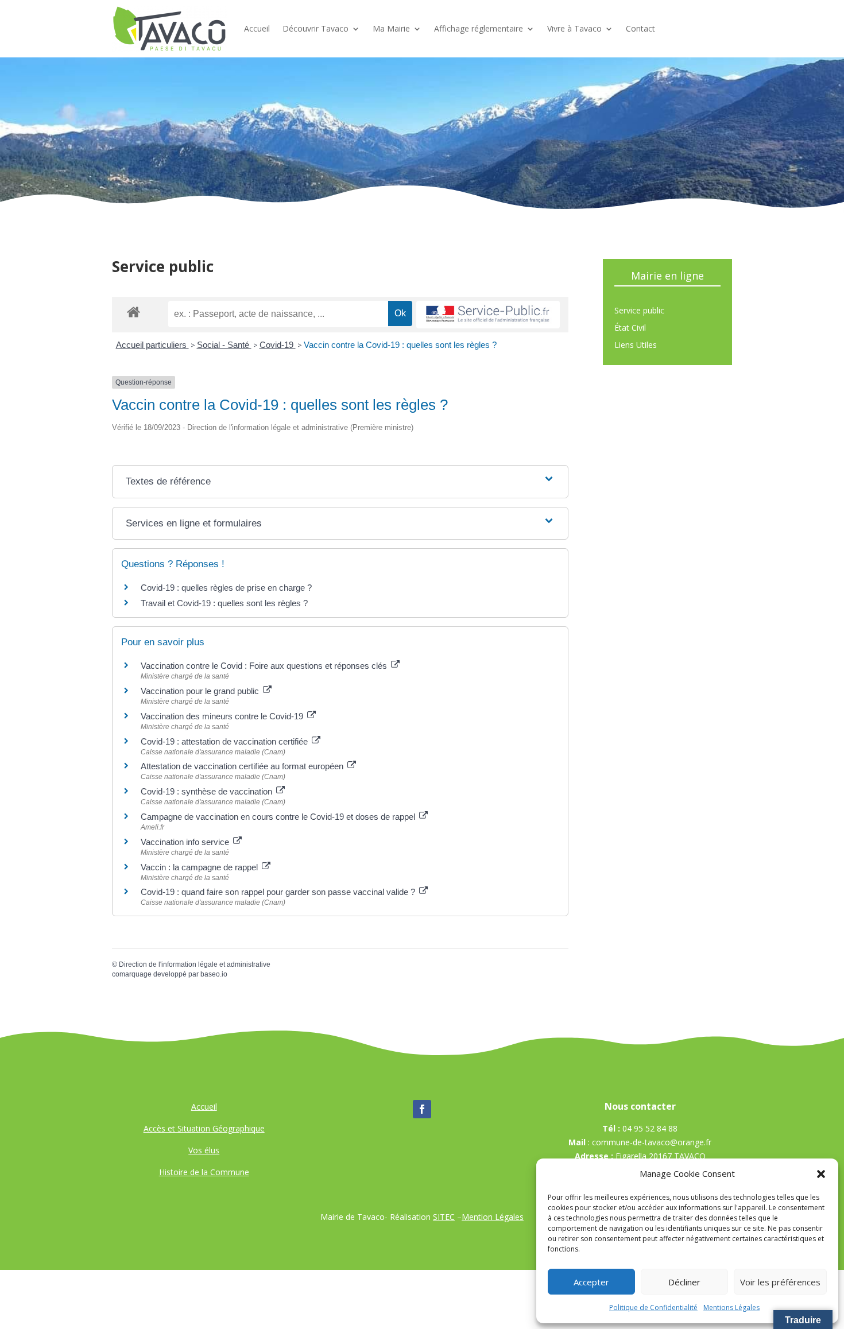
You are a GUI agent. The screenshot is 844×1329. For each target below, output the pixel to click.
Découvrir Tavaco (315, 28)
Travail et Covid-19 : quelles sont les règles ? (224, 603)
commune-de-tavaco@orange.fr (651, 1142)
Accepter (591, 1282)
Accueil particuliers (152, 345)
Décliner (684, 1282)
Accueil (257, 28)
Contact (640, 28)
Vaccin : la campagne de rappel (200, 867)
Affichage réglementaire (478, 28)
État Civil (630, 328)
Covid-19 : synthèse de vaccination (207, 791)
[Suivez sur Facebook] (422, 1109)
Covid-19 (278, 345)
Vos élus (203, 1150)
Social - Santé (224, 345)
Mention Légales (493, 1216)
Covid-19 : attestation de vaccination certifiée (225, 741)
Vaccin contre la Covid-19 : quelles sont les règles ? (400, 345)
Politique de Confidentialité (653, 1307)
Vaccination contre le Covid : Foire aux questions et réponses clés (265, 666)
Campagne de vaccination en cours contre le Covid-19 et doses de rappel (279, 817)
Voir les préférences (780, 1282)
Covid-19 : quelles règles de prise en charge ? (226, 587)
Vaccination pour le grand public (201, 691)
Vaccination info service (186, 842)
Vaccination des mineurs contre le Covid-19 (223, 716)
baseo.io (213, 974)
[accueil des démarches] (133, 311)
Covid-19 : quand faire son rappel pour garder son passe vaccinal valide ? (279, 892)
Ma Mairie (391, 28)
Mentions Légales (731, 1307)
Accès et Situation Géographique (204, 1128)
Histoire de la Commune (204, 1172)
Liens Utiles (635, 345)
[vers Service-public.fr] (488, 315)
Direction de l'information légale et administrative (194, 964)
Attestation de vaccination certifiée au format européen (243, 766)
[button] (821, 1174)
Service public (639, 311)
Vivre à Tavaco (574, 28)
